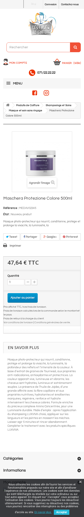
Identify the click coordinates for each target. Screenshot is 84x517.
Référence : (11, 208)
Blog (33, 3)
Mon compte (18, 62)
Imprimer (15, 245)
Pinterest (71, 236)
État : (6, 214)
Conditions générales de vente (52, 322)
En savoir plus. (43, 512)
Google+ (51, 236)
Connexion (51, 4)
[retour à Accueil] (8, 105)
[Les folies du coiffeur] (42, 24)
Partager (31, 236)
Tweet (13, 236)
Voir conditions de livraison (18, 322)
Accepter (61, 512)
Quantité (13, 275)
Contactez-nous (70, 4)
